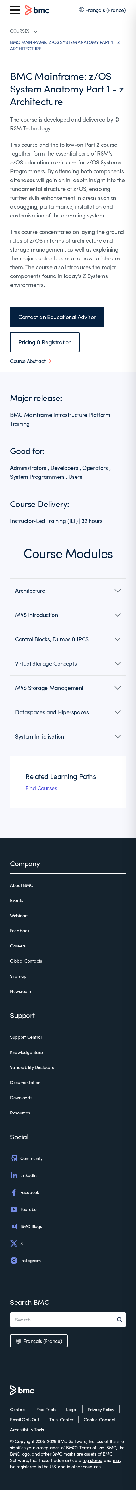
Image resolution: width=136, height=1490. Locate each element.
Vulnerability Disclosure (32, 1067)
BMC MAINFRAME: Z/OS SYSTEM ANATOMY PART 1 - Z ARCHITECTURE (65, 45)
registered (92, 1460)
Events (16, 900)
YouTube (28, 1209)
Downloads (21, 1098)
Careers (18, 946)
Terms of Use (91, 1448)
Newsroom (20, 991)
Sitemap (18, 976)
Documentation (25, 1082)
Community (31, 1158)
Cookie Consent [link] (100, 1419)
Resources (20, 1113)
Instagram (30, 1260)
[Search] (121, 1319)
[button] (68, 590)
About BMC (21, 885)
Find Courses (41, 788)
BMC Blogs (31, 1226)
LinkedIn (28, 1175)
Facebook (29, 1192)
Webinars (19, 915)
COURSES (19, 31)
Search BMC (29, 1302)
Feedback (19, 931)
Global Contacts (26, 961)
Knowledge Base (26, 1052)
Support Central (26, 1037)
